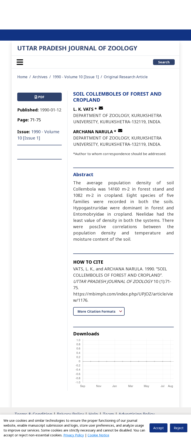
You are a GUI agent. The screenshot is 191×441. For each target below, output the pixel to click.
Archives (40, 76)
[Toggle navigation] (20, 62)
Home (22, 76)
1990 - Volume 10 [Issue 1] (76, 76)
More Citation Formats (97, 311)
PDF (40, 97)
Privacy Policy (73, 435)
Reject (179, 428)
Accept (158, 428)
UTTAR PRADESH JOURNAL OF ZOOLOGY (77, 48)
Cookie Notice (98, 435)
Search (164, 62)
